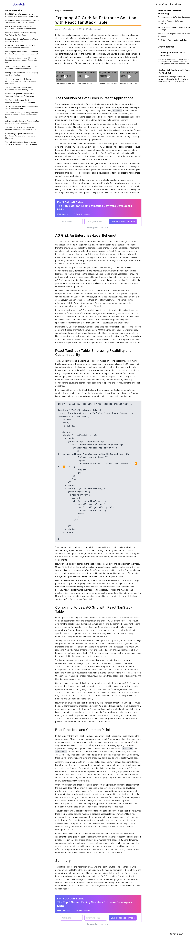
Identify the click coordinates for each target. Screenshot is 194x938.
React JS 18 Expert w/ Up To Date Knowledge (170, 22)
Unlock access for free (123, 221)
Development (67, 11)
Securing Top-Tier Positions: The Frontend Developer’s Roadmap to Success (21, 67)
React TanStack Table (77, 144)
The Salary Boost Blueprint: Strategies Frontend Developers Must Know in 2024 (20, 128)
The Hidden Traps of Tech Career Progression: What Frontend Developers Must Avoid (20, 81)
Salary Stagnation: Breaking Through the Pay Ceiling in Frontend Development (22, 122)
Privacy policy (92, 228)
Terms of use (104, 228)
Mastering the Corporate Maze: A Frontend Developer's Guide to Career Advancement (21, 53)
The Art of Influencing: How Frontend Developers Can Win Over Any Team (19, 88)
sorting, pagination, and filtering (123, 393)
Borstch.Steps (161, 4)
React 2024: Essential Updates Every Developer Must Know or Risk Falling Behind (21, 15)
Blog (57, 11)
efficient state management (81, 739)
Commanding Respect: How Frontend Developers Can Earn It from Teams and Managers (20, 136)
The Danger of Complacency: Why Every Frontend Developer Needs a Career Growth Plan (22, 60)
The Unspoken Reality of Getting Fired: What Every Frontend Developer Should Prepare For (22, 115)
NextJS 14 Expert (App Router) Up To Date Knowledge (174, 28)
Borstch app (175, 4)
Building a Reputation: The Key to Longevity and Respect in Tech (21, 74)
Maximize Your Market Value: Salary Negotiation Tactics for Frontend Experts (20, 28)
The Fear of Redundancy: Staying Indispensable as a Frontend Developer (20, 101)
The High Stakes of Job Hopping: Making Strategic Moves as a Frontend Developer (21, 143)
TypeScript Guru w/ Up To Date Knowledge (174, 17)
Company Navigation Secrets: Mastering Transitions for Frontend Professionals (20, 95)
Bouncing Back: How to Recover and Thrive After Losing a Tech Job (21, 40)
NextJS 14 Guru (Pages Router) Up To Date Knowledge (174, 35)
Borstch (19, 4)
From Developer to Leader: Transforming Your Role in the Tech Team (20, 34)
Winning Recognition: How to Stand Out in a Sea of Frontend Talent (21, 107)
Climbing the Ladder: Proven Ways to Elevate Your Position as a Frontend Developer (22, 21)
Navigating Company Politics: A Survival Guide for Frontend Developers (20, 46)
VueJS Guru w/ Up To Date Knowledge (172, 40)
